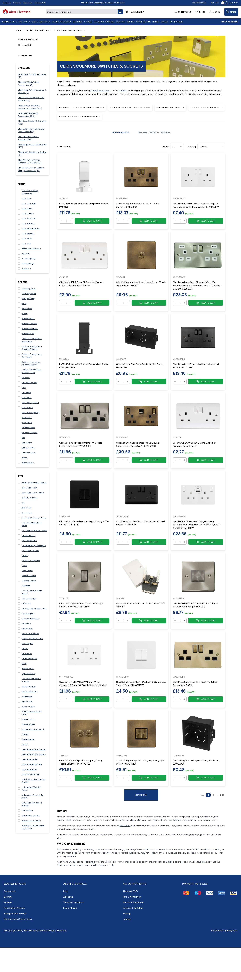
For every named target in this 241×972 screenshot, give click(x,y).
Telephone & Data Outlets (34, 754)
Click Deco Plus (29, 203)
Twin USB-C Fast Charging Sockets (34, 780)
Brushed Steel (28, 333)
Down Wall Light (29, 598)
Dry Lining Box (28, 613)
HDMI (24, 663)
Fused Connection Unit (32, 638)
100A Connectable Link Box (34, 482)
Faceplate (26, 623)
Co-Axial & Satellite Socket (34, 530)
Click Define (27, 208)
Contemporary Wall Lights (34, 545)
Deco (100, 90)
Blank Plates (27, 513)
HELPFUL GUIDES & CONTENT (154, 132)
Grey (24, 387)
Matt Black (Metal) (30, 402)
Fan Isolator (27, 628)
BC (23, 503)
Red (23, 437)
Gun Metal (26, 392)
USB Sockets (27, 810)
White (24, 457)
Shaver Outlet (28, 719)
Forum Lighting (28, 258)
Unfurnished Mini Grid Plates (31, 788)
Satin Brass (27, 442)
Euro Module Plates (30, 618)
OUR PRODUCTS (121, 132)
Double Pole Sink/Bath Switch (32, 592)
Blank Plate (27, 508)
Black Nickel (27, 308)
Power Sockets (28, 706)
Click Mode (27, 238)
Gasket (25, 648)
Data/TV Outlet (29, 575)
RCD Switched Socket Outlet (32, 712)
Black (24, 303)
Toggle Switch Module (32, 764)
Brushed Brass (28, 318)
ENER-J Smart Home (31, 248)
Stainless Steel (28, 452)
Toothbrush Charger (31, 774)
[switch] (224, 2)
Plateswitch (27, 696)
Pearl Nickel (27, 417)
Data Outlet (27, 570)
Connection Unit (29, 540)
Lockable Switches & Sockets (31, 680)
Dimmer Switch (29, 580)
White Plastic (28, 462)
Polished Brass (28, 427)
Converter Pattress (30, 550)
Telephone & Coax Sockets (34, 749)
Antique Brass (28, 298)
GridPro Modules (29, 658)
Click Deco (27, 198)
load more (141, 795)
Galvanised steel (29, 382)
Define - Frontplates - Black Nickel (32, 340)
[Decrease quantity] (61, 220)
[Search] (120, 11)
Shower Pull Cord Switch (33, 729)
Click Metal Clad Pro (31, 228)
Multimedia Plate (29, 691)
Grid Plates (27, 653)
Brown (24, 313)
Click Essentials (29, 218)
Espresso (26, 377)
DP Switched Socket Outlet (34, 608)
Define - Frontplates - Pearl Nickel (32, 355)
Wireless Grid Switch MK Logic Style (33, 827)
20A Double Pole (29, 487)
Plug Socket (27, 701)
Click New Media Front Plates (32, 524)
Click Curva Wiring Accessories (30, 192)
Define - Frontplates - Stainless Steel (32, 371)
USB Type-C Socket (31, 815)
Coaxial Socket (28, 535)
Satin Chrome (28, 447)
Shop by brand (229, 21)
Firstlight (26, 253)
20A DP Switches (29, 498)
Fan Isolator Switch (30, 633)
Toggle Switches (29, 769)
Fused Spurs (27, 643)
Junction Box (28, 668)
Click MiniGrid (28, 233)
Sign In (216, 11)
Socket (25, 734)
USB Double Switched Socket (32, 804)
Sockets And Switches (37, 30)
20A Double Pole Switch (33, 492)
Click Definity (28, 213)
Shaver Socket (28, 724)
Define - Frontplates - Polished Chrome (32, 363)
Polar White (27, 422)
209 (222, 795)
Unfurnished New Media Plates (32, 796)
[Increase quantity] (71, 220)
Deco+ (107, 90)
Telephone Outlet (30, 759)
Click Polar (26, 243)
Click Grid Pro (28, 223)
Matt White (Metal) (30, 412)
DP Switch (26, 603)
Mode (94, 90)
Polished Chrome (29, 432)
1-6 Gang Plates (29, 293)
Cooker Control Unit (31, 560)
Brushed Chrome (29, 323)
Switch (25, 744)
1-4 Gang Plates (29, 288)
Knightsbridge (28, 263)
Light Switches (28, 673)
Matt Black (27, 397)
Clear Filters (25, 55)
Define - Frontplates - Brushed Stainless (32, 347)
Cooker (25, 555)
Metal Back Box (29, 686)
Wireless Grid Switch (31, 820)
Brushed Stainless (30, 328)
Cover (24, 565)
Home (18, 30)
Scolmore (26, 268)
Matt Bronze (27, 407)
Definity (123, 90)
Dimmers (26, 585)
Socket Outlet (28, 739)
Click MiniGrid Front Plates (34, 518)
